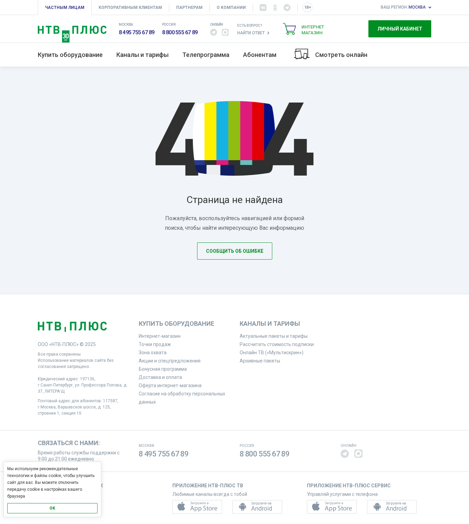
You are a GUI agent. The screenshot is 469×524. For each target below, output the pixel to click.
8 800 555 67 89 (180, 32)
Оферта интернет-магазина (170, 385)
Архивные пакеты (260, 361)
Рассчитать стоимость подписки (277, 344)
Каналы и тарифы (142, 54)
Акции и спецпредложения (170, 361)
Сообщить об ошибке (234, 251)
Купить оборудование (70, 54)
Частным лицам (64, 7)
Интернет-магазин (160, 336)
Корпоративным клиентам (130, 7)
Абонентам (259, 54)
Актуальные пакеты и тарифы (274, 336)
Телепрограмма (205, 54)
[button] (213, 32)
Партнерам (189, 7)
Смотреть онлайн (341, 54)
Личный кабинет (399, 29)
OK (52, 508)
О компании (231, 7)
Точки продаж (155, 344)
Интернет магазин (312, 29)
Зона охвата (153, 352)
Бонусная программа (163, 369)
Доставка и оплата (160, 377)
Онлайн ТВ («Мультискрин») (272, 352)
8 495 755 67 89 (137, 32)
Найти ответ (251, 33)
